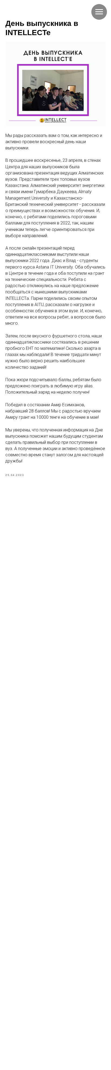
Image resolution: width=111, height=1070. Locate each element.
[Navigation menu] (99, 12)
